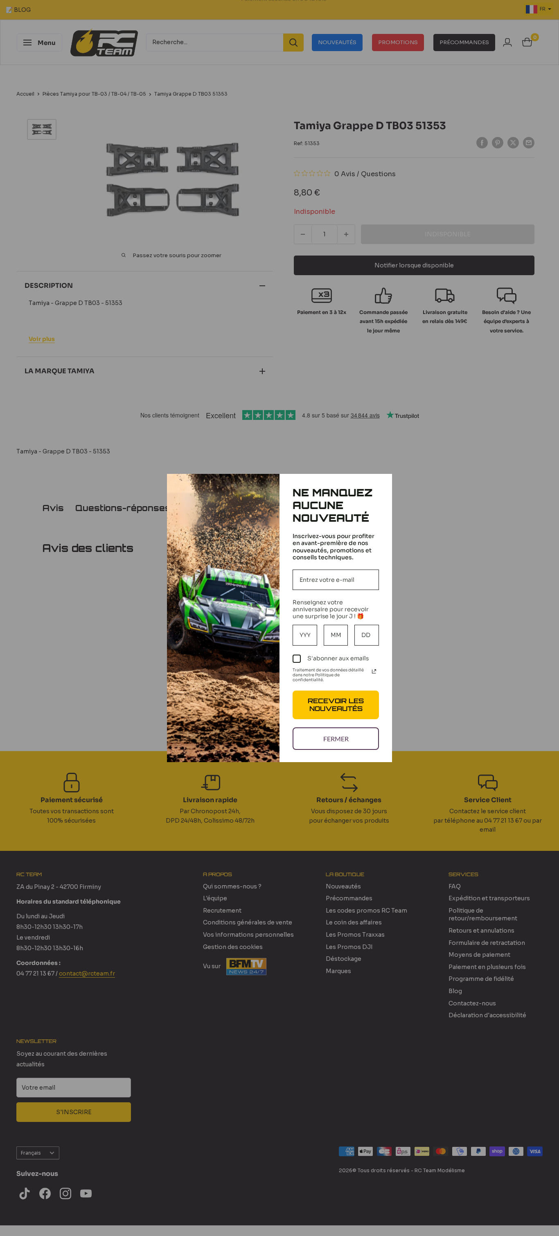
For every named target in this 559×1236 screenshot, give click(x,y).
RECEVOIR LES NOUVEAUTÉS (336, 705)
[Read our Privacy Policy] (374, 671)
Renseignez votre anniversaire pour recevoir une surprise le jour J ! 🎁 (331, 609)
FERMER (336, 738)
